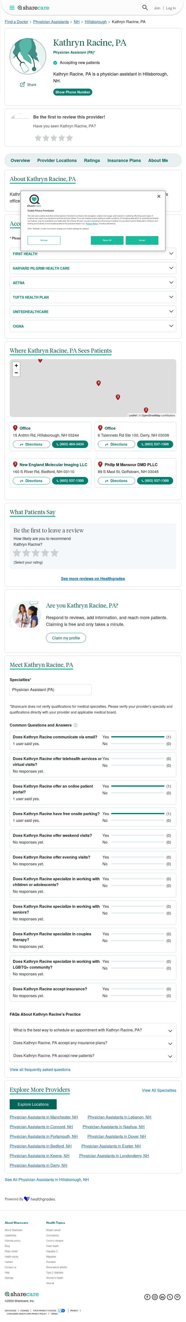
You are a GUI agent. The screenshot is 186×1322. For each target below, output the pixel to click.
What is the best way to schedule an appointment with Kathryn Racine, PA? (77, 1030)
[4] (62, 136)
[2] (45, 136)
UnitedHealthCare (30, 311)
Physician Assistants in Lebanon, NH (119, 1117)
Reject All (107, 240)
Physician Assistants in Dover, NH (116, 1136)
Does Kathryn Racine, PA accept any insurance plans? (60, 1042)
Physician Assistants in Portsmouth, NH (44, 1136)
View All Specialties (159, 1090)
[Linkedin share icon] (162, 1298)
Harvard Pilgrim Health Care (41, 268)
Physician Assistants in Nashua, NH (114, 1126)
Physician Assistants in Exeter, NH (111, 1146)
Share (31, 84)
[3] (53, 136)
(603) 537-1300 (157, 443)
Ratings (92, 160)
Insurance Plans (124, 160)
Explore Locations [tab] (33, 1104)
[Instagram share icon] (155, 1298)
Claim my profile (66, 638)
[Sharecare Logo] (33, 7)
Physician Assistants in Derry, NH (38, 1165)
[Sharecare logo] (58, 1294)
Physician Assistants (51, 21)
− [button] (16, 373)
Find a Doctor (16, 21)
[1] (37, 136)
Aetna (18, 282)
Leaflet (133, 415)
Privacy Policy (92, 223)
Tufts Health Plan (31, 297)
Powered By (14, 1198)
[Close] (159, 196)
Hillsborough (96, 21)
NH (77, 21)
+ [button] (16, 366)
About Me (158, 160)
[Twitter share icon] (170, 1298)
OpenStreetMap (151, 415)
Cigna (18, 326)
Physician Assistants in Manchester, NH (44, 1117)
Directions (33, 444)
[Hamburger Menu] (12, 7)
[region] (93, 220)
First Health (25, 253)
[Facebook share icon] (147, 1298)
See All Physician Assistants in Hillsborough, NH (47, 1179)
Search (145, 7)
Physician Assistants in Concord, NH (41, 1126)
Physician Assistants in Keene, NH (40, 1155)
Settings (44, 240)
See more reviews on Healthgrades (93, 578)
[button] (75, 725)
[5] (70, 136)
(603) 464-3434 (72, 443)
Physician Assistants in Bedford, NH (41, 1146)
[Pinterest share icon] (177, 1298)
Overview (20, 160)
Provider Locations (57, 160)
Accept (142, 240)
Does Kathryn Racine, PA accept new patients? (53, 1055)
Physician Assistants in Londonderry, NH (114, 1155)
